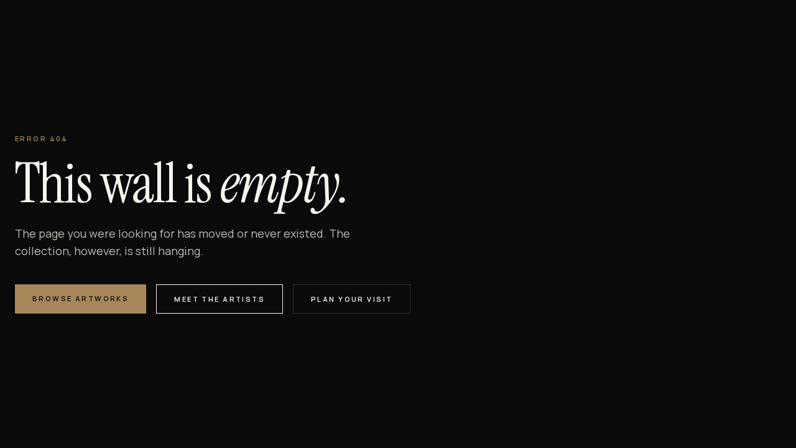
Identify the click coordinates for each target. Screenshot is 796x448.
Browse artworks (80, 298)
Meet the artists (219, 299)
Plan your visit (351, 299)
